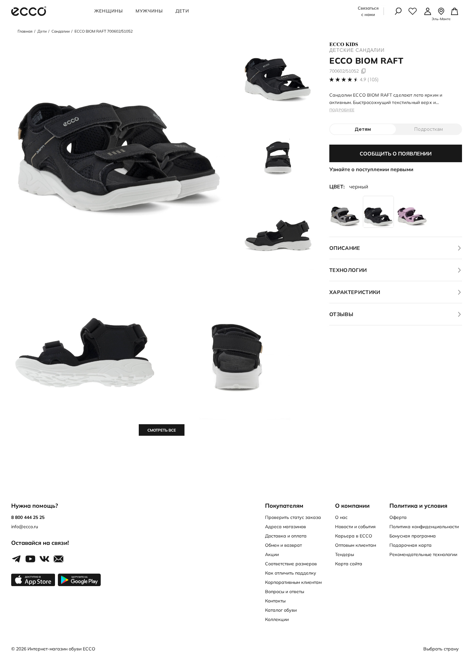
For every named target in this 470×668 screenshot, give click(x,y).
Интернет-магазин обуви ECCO (61, 649)
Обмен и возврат (283, 545)
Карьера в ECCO (353, 536)
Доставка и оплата (286, 536)
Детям (363, 129)
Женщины (108, 11)
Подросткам (428, 129)
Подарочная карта (410, 545)
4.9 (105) (369, 79)
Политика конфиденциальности (424, 526)
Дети (182, 11)
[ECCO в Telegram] (16, 559)
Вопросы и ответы (284, 591)
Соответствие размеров (291, 563)
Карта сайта (348, 563)
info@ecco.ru (24, 526)
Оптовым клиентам (355, 545)
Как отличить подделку (290, 573)
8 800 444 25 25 (27, 517)
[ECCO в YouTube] (30, 559)
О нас (341, 517)
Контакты (275, 601)
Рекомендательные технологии (423, 554)
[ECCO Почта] (58, 559)
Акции (272, 554)
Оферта (398, 517)
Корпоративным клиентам (293, 582)
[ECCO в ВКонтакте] (44, 559)
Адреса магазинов (285, 526)
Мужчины (149, 11)
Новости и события (355, 526)
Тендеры (344, 554)
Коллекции (277, 619)
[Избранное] (412, 11)
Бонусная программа (412, 536)
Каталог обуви (281, 610)
